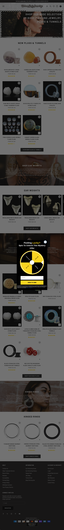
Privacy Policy (28, 287)
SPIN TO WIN (32, 282)
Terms (31, 287)
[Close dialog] (45, 242)
